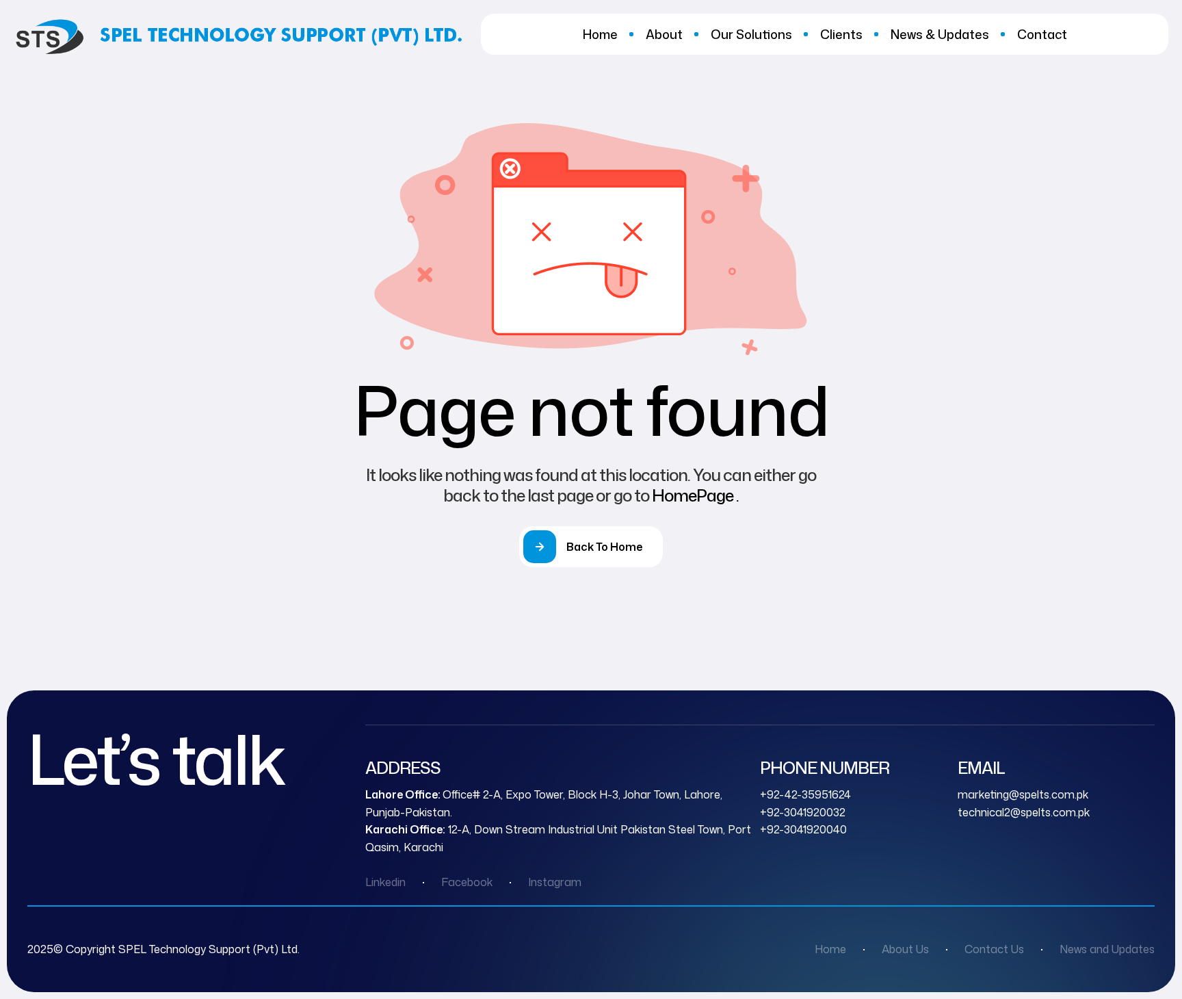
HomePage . (695, 495)
